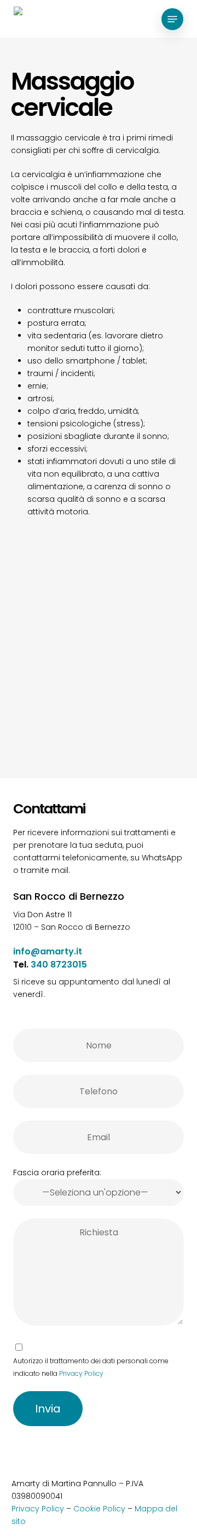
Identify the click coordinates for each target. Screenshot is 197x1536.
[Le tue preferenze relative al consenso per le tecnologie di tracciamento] (186, 1152)
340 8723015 (59, 964)
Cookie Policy (99, 1508)
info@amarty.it (47, 951)
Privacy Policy (81, 1373)
